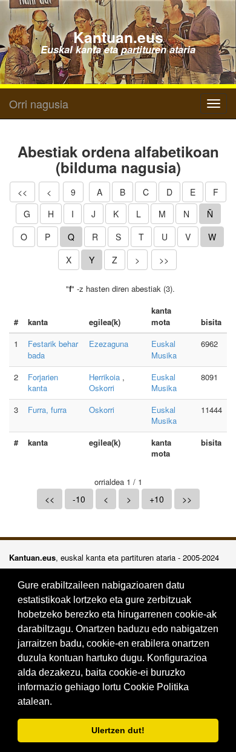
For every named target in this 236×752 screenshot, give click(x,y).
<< (22, 192)
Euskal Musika (164, 349)
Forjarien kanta (43, 382)
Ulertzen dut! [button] (118, 730)
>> (164, 260)
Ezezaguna (108, 343)
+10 (156, 499)
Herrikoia (104, 377)
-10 (79, 499)
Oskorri (101, 388)
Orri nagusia (38, 103)
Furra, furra (47, 409)
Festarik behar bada (53, 349)
